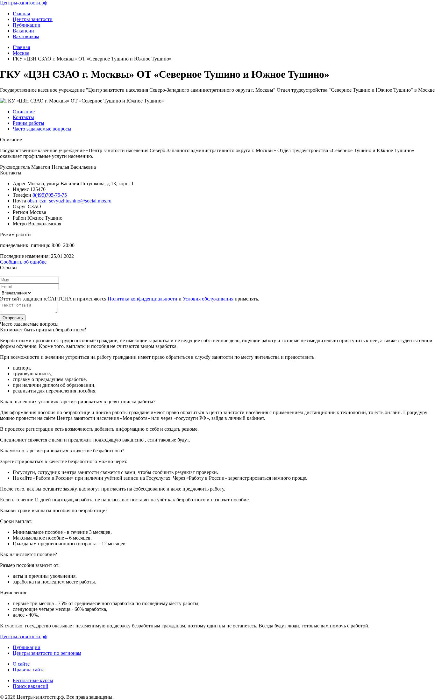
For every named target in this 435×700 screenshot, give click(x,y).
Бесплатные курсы (33, 680)
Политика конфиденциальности (142, 298)
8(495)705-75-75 (49, 195)
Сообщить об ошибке (23, 262)
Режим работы (28, 123)
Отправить (13, 317)
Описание (24, 111)
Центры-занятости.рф (23, 2)
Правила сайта (29, 669)
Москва (21, 53)
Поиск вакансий (30, 686)
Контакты (23, 117)
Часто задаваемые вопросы (42, 128)
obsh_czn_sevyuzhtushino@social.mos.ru (69, 200)
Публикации (26, 25)
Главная (21, 13)
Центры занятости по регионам (47, 653)
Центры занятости (33, 19)
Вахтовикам (26, 36)
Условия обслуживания (208, 298)
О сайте (21, 664)
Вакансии (23, 30)
